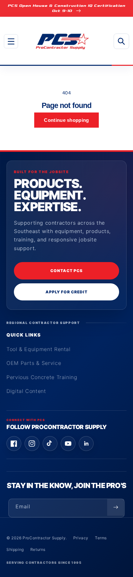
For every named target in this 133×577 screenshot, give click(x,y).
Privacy (80, 537)
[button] (11, 41)
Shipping (15, 549)
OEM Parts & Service (33, 363)
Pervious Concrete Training (41, 377)
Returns (38, 549)
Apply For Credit (66, 291)
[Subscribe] (115, 507)
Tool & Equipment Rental (38, 349)
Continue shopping (66, 120)
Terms (101, 537)
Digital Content (26, 391)
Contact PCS (66, 270)
